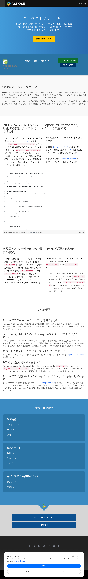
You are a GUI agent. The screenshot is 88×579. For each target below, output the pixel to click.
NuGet (69, 150)
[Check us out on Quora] (49, 546)
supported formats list (75, 355)
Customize (25, 571)
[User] (85, 3)
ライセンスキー (25, 141)
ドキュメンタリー (69, 60)
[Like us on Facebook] (29, 546)
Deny (62, 571)
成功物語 (10, 487)
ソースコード (12, 430)
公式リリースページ (61, 147)
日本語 (79, 3)
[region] (44, 201)
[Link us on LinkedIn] (39, 546)
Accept (44, 565)
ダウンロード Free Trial (44, 517)
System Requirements (68, 159)
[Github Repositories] (53, 546)
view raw (81, 232)
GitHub (40, 232)
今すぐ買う (69, 65)
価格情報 (44, 525)
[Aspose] (16, 3)
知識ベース (11, 458)
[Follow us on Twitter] (34, 546)
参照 (9, 435)
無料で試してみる (44, 38)
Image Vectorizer (48, 383)
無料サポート (12, 453)
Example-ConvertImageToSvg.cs (15, 232)
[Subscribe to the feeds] (58, 546)
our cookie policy (20, 561)
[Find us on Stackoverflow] (44, 546)
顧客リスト (11, 481)
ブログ (10, 463)
